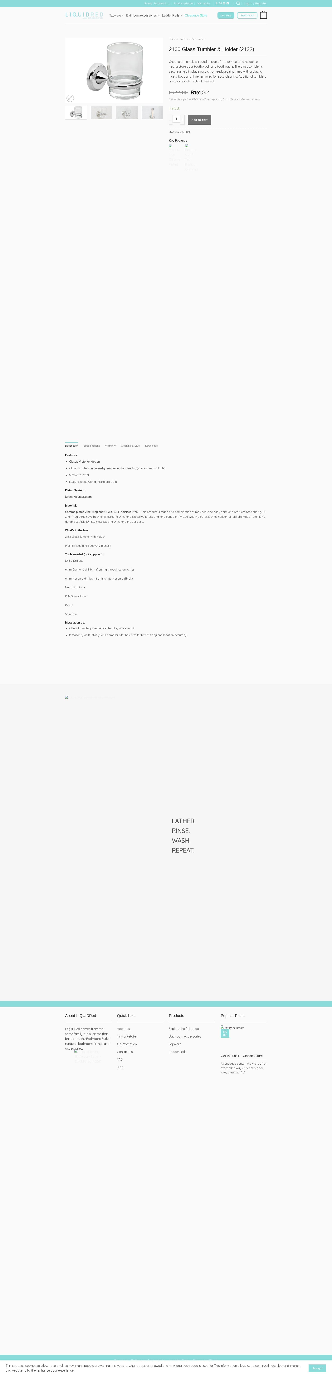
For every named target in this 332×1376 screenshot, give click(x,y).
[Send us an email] (224, 3)
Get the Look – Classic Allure (242, 1056)
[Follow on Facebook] (217, 3)
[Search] (238, 3)
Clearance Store (196, 15)
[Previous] (71, 70)
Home (172, 39)
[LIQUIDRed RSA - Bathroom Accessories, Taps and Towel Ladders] (84, 15)
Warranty (204, 3)
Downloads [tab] (151, 445)
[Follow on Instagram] (220, 3)
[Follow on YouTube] (228, 3)
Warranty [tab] (110, 445)
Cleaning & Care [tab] (130, 445)
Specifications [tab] (92, 445)
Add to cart (200, 120)
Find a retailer (183, 3)
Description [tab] (71, 445)
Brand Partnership (156, 3)
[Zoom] (70, 98)
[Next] (156, 70)
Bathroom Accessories (192, 39)
